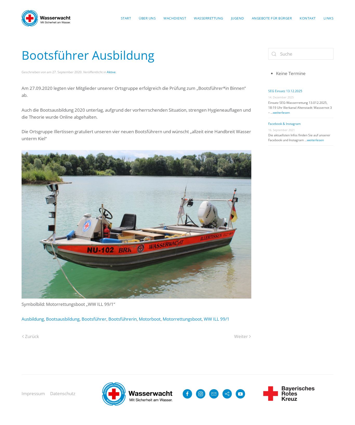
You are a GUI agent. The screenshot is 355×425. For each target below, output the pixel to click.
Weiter (241, 336)
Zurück (32, 336)
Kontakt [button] (308, 18)
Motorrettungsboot (182, 319)
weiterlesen (281, 112)
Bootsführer (94, 319)
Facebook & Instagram (284, 124)
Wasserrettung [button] (208, 18)
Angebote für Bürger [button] (272, 18)
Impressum (33, 393)
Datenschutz (62, 393)
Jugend (237, 18)
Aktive (111, 72)
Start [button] (126, 18)
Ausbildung (33, 319)
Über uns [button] (147, 18)
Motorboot (150, 319)
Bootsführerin (122, 319)
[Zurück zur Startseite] (46, 18)
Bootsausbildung (63, 319)
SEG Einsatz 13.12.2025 (285, 91)
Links (329, 18)
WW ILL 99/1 (216, 319)
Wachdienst (174, 18)
